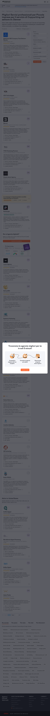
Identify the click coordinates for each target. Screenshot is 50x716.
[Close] (46, 344)
